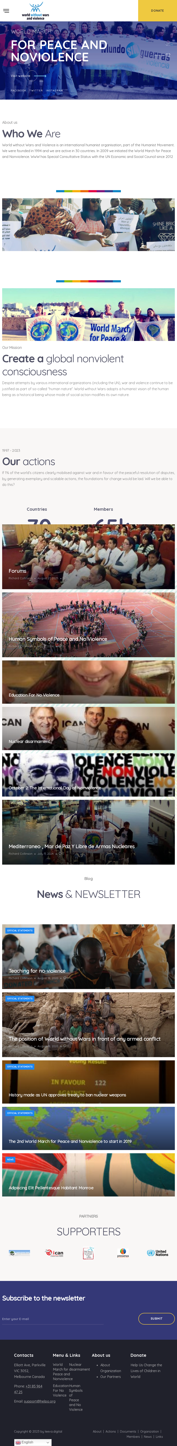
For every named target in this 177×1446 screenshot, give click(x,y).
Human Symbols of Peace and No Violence (58, 639)
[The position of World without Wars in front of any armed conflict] (88, 1024)
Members (133, 1437)
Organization (149, 1431)
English (27, 1442)
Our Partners (110, 1376)
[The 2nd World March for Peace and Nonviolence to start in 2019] (88, 1128)
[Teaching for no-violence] (88, 956)
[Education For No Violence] (88, 682)
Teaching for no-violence (37, 970)
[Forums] (88, 556)
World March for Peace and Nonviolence (63, 1371)
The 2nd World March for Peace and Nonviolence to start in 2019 (70, 1141)
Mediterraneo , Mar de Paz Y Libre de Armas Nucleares (71, 846)
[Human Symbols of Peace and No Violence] (88, 624)
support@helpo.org (39, 1401)
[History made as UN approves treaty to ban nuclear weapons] (88, 1082)
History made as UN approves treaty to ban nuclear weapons (67, 1095)
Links (159, 1437)
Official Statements (20, 930)
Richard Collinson (20, 578)
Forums (17, 571)
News (10, 1159)
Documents (128, 1431)
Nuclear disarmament (29, 741)
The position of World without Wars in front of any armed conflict (84, 1039)
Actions (111, 1431)
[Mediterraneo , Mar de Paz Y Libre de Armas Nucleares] (88, 832)
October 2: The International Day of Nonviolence (55, 788)
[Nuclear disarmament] (88, 728)
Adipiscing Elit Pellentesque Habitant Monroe (51, 1187)
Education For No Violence (34, 695)
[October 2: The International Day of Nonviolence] (88, 775)
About (97, 1431)
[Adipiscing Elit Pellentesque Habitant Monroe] (88, 1174)
